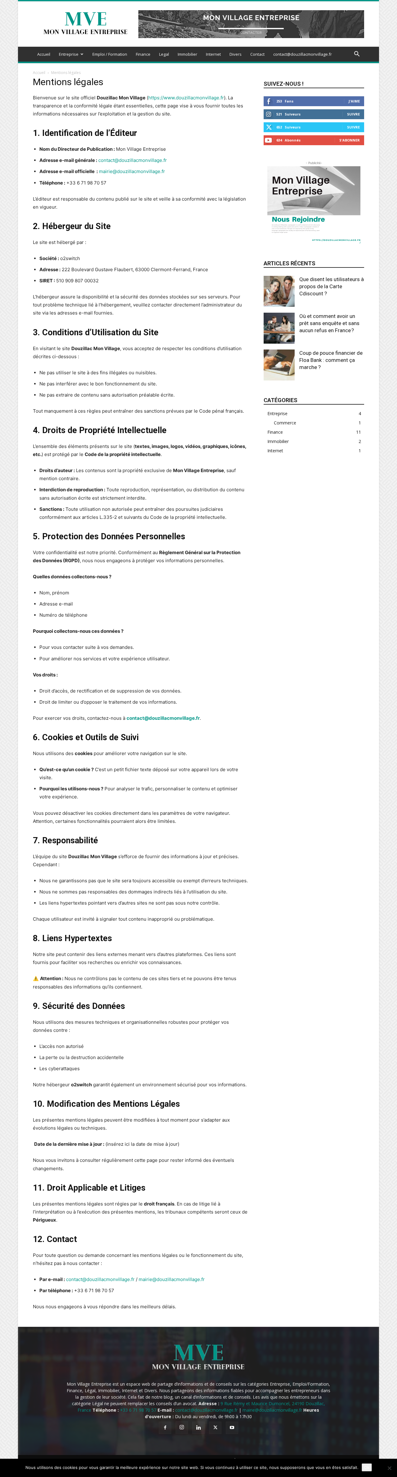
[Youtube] (232, 1428)
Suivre (353, 114)
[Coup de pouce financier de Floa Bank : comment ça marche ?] (279, 365)
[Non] (389, 1468)
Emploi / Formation (109, 54)
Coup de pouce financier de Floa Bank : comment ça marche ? (331, 360)
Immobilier (187, 54)
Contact (257, 54)
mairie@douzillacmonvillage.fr (132, 171)
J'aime (354, 101)
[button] (356, 55)
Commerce (285, 423)
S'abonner (349, 140)
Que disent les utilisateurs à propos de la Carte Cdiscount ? (331, 286)
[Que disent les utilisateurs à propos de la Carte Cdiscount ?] (279, 291)
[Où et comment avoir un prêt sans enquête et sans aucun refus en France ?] (279, 328)
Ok (366, 1467)
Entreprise (68, 54)
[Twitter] (215, 1428)
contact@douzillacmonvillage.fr (302, 54)
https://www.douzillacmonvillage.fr (186, 98)
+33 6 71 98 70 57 (86, 183)
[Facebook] (165, 1428)
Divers (236, 54)
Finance (143, 54)
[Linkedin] (198, 1428)
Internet (213, 54)
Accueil (43, 54)
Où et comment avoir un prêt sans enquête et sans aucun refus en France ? (329, 323)
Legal (164, 54)
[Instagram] (182, 1427)
